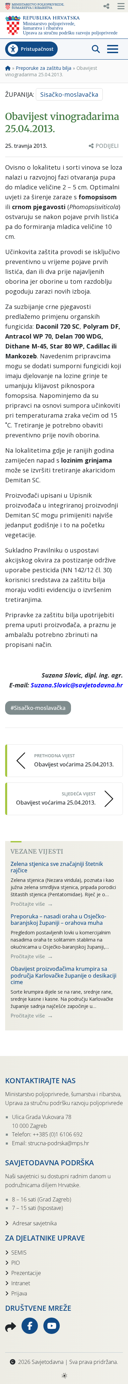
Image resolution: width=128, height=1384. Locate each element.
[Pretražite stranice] (95, 49)
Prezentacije (26, 1273)
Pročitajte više (28, 903)
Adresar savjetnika (34, 1223)
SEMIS (19, 1252)
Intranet (20, 1283)
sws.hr (64, 1375)
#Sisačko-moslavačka (38, 708)
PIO (15, 1262)
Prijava (19, 1293)
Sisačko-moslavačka (69, 94)
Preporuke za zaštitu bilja (43, 68)
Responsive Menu (106, 6)
